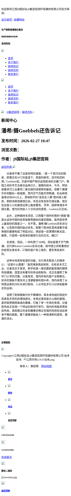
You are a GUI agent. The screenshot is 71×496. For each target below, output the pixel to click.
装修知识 (13, 66)
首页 (10, 58)
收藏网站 (19, 19)
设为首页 (7, 19)
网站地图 (46, 366)
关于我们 (13, 62)
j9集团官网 (13, 112)
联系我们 (13, 74)
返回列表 (6, 167)
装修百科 (13, 70)
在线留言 (6, 457)
